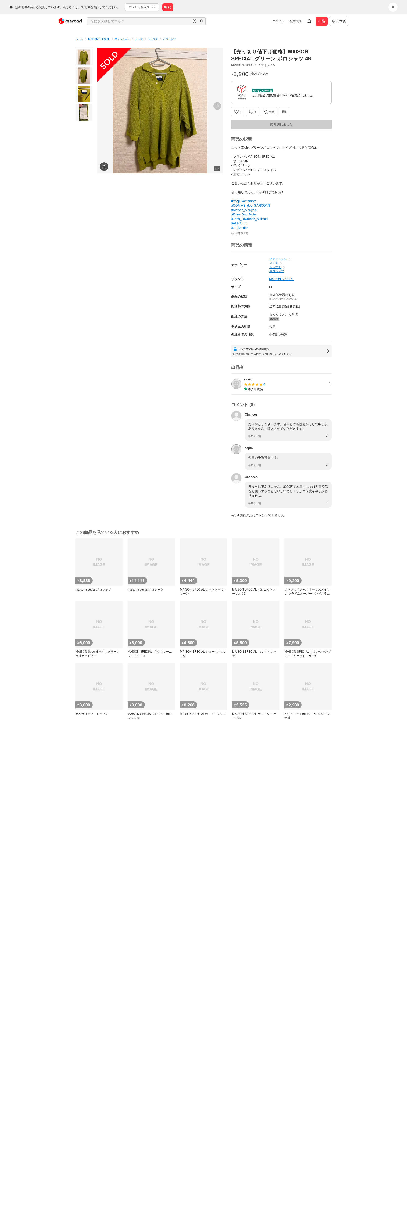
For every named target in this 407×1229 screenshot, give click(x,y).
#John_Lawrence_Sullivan (249, 218)
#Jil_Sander (239, 227)
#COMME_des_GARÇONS (250, 205)
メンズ (139, 39)
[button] (194, 21)
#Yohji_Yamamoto (243, 201)
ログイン (278, 21)
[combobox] (146, 21)
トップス (153, 39)
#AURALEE (239, 223)
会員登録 (295, 21)
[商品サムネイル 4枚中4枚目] (84, 112)
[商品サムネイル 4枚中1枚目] (84, 57)
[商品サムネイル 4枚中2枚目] (84, 75)
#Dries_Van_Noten (244, 214)
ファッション (122, 39)
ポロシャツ (169, 39)
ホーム (79, 39)
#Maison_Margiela (244, 209)
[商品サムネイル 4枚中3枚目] (84, 94)
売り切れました (281, 124)
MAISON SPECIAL (99, 39)
